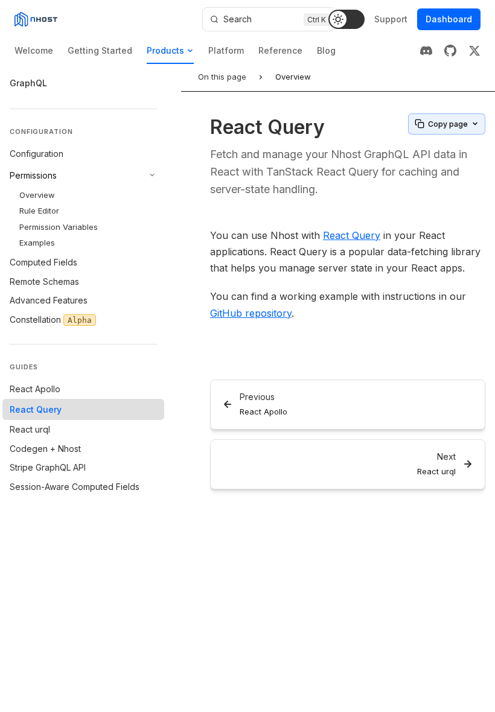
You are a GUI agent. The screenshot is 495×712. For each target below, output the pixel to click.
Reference (280, 50)
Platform (226, 50)
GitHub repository (251, 313)
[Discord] (426, 51)
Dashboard (449, 19)
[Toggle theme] (346, 19)
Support (390, 19)
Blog (326, 50)
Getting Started (100, 50)
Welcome (33, 50)
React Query (351, 235)
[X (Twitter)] (474, 51)
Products (165, 50)
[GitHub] (450, 51)
